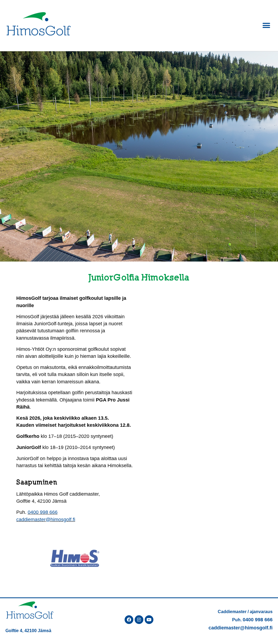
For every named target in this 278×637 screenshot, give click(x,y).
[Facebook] (129, 619)
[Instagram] (139, 619)
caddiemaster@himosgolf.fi (45, 519)
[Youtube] (149, 619)
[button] (266, 25)
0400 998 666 (43, 512)
